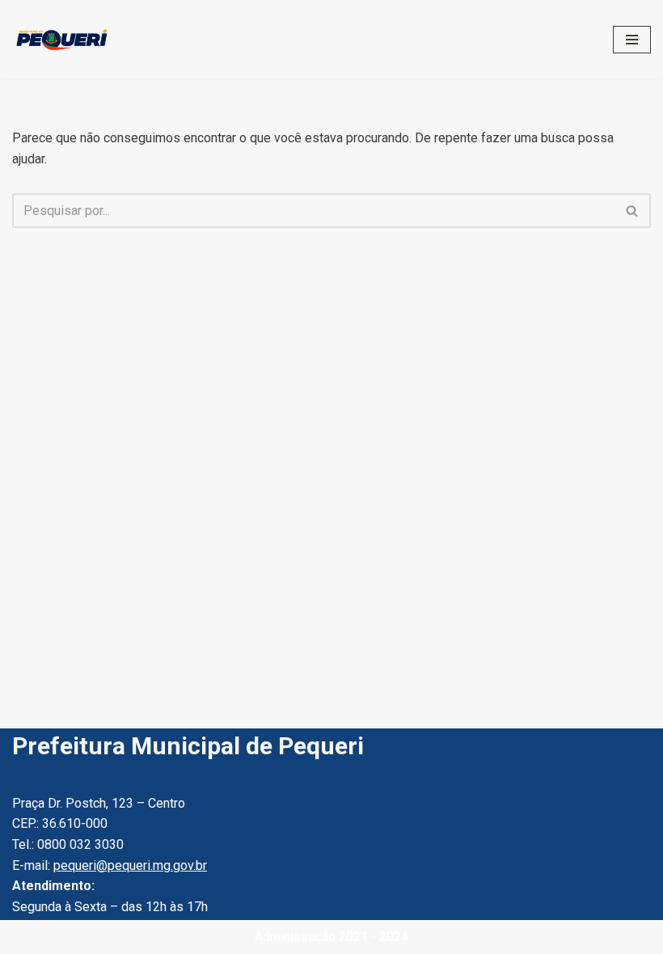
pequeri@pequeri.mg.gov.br (130, 865)
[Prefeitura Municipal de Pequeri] (60, 39)
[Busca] (632, 210)
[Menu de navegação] (632, 39)
